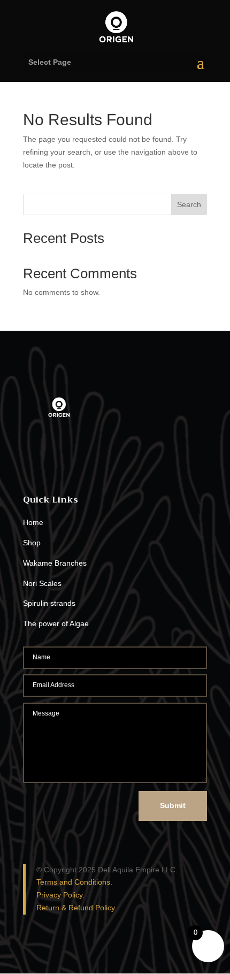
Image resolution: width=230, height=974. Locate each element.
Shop (32, 542)
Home (33, 522)
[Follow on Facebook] (31, 465)
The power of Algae (56, 623)
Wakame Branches (55, 563)
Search (189, 204)
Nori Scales (42, 583)
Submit (173, 805)
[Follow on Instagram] (53, 465)
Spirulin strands (49, 603)
